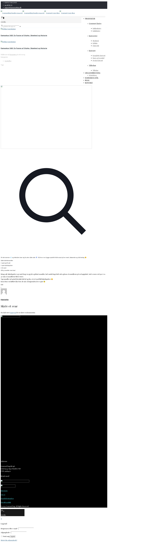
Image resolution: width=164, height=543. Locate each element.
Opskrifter (8, 61)
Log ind (13, 536)
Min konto (4, 491)
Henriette (12, 55)
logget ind (13, 313)
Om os (3, 495)
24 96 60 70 (8, 5)
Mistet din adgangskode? (9, 540)
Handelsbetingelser (7, 498)
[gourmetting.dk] (38, 13)
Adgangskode (6, 532)
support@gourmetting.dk (13, 7)
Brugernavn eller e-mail (9, 529)
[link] (20, 26)
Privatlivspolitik (6, 502)
